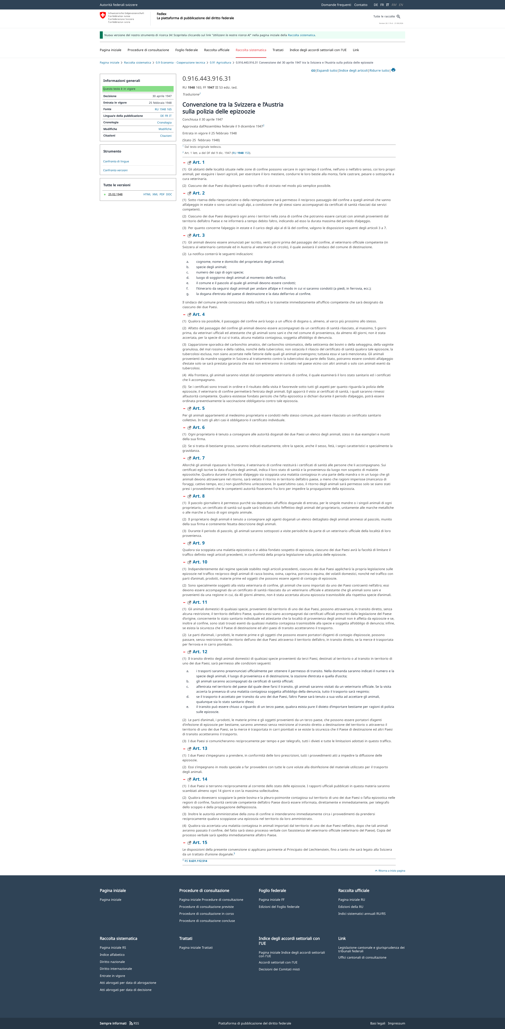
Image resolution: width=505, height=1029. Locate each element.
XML (155, 194)
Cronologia (164, 122)
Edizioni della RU (350, 907)
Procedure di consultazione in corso (206, 913)
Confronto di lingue (116, 161)
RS (196, 861)
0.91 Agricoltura (220, 62)
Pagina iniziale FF (271, 899)
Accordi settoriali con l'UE (278, 962)
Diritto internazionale (116, 968)
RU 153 (241, 153)
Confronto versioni (115, 170)
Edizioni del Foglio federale (279, 907)
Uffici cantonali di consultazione (362, 957)
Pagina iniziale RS (113, 947)
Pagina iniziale (109, 62)
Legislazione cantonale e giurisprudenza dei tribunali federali (371, 949)
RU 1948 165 (163, 109)
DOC (169, 194)
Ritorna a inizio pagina (389, 870)
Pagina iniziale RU (351, 899)
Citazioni (166, 136)
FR (382, 5)
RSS (134, 1023)
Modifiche (165, 129)
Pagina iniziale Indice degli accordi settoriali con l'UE (292, 954)
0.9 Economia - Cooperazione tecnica (180, 62)
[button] (148, 50)
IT (387, 5)
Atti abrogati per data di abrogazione (128, 982)
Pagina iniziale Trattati (196, 947)
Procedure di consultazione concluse (207, 921)
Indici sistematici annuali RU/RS (362, 913)
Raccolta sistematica (301, 35)
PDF (162, 194)
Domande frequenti (336, 5)
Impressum (396, 1023)
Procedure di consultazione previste (206, 907)
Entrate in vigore (112, 976)
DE (376, 5)
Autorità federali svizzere (118, 5)
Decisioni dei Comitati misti (279, 969)
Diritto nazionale (112, 962)
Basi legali (377, 1023)
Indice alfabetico (112, 954)
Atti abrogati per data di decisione (126, 990)
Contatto (361, 5)
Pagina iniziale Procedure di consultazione (211, 899)
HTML (147, 194)
